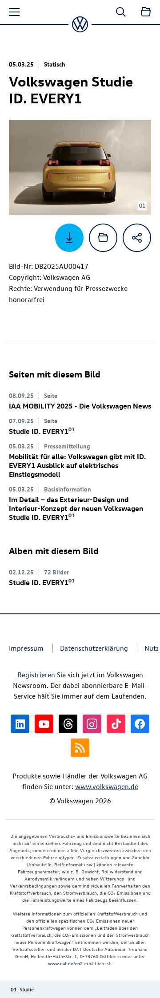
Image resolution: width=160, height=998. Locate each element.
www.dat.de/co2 (65, 963)
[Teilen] (137, 238)
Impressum (26, 648)
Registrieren (36, 674)
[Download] (69, 238)
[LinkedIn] (20, 724)
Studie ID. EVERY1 (42, 431)
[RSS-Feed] (80, 748)
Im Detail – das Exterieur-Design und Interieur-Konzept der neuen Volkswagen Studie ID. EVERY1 (76, 508)
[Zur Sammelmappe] (145, 12)
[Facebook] (140, 724)
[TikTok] (116, 724)
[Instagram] (92, 724)
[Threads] (68, 724)
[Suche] (121, 12)
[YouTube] (44, 724)
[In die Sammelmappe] (103, 238)
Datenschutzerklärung (94, 648)
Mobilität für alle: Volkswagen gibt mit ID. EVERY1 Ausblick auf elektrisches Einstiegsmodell (77, 465)
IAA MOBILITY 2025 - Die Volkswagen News (80, 405)
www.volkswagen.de (106, 786)
